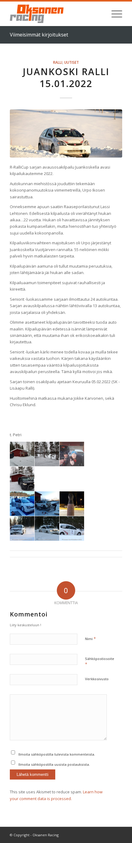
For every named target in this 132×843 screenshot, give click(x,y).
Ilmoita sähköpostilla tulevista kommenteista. (56, 754)
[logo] (54, 14)
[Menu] (113, 14)
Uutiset (71, 62)
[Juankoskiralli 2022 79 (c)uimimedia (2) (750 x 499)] (66, 133)
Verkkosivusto (97, 679)
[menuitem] (113, 14)
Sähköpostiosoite (99, 661)
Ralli (57, 62)
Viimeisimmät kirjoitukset (39, 34)
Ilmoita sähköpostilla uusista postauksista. (54, 764)
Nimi (90, 638)
